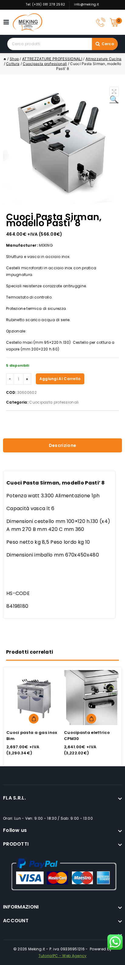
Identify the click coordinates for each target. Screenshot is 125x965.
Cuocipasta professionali (54, 402)
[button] (114, 91)
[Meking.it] (27, 22)
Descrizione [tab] (62, 445)
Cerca (108, 43)
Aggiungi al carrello (60, 378)
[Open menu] (7, 22)
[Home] (4, 58)
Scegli (34, 719)
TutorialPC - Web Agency (63, 955)
